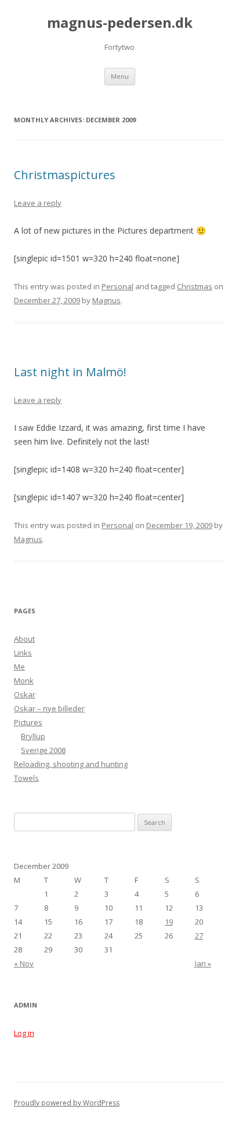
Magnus (106, 300)
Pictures (28, 722)
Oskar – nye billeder (49, 708)
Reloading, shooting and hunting (71, 764)
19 (169, 921)
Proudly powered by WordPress (66, 1103)
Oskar (24, 694)
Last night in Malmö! (70, 372)
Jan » (203, 963)
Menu (120, 76)
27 (199, 935)
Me (19, 666)
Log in (24, 1033)
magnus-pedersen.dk (120, 23)
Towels (26, 778)
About (24, 639)
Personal (117, 286)
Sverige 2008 (43, 750)
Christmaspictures (64, 175)
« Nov (24, 963)
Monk (24, 680)
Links (23, 653)
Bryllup (33, 736)
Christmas (194, 286)
